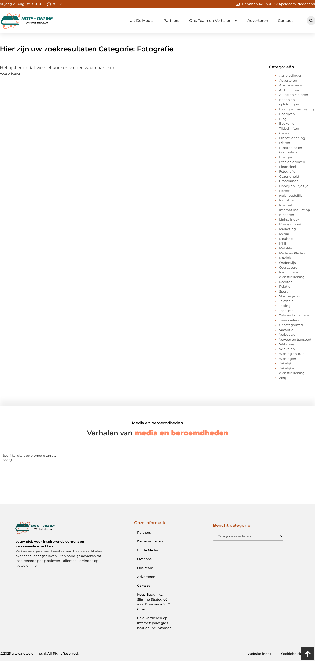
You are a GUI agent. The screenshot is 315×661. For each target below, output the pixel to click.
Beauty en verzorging (296, 109)
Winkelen (287, 349)
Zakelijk (285, 363)
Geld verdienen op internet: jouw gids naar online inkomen (154, 623)
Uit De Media (142, 20)
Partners (171, 20)
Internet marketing (294, 210)
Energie (285, 157)
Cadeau (285, 133)
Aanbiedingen (290, 75)
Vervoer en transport (295, 339)
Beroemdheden (150, 541)
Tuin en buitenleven (295, 315)
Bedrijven (287, 114)
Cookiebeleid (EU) (295, 654)
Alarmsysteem (290, 85)
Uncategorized (291, 325)
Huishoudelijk (290, 195)
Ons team (145, 568)
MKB (283, 243)
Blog (283, 119)
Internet (285, 205)
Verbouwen (288, 334)
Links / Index (289, 219)
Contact (285, 20)
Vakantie (286, 330)
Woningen (287, 359)
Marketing (287, 229)
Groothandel (289, 181)
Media (284, 234)
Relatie (284, 286)
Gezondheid (289, 176)
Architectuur (289, 90)
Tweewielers (289, 320)
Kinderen (286, 215)
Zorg (282, 378)
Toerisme (286, 311)
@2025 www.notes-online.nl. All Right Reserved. (39, 653)
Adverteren (257, 20)
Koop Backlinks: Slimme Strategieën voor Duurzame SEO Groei (153, 601)
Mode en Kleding (293, 253)
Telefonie (286, 301)
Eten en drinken (292, 162)
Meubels (286, 238)
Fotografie (287, 171)
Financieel (287, 167)
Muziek (285, 258)
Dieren (284, 143)
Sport (283, 291)
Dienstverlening (292, 138)
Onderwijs (287, 263)
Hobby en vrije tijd (294, 186)
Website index (259, 654)
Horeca (285, 191)
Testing (285, 306)
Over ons (144, 559)
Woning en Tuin (292, 354)
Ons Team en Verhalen (210, 20)
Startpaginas (289, 296)
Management (290, 224)
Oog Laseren (289, 267)
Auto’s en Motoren (293, 95)
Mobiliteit (287, 248)
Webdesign (288, 344)
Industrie (286, 200)
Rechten (286, 282)
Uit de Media (147, 550)
